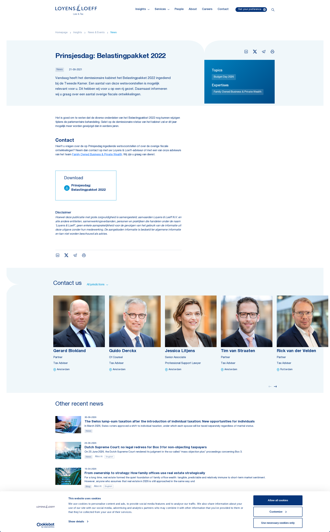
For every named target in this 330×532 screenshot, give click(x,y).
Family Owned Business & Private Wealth (237, 92)
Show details (76, 521)
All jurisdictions (95, 284)
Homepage (61, 32)
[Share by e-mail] (263, 51)
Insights (77, 32)
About (193, 9)
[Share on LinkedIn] (246, 51)
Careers (207, 9)
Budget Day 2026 (224, 77)
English (109, 457)
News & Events (96, 32)
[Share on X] (255, 51)
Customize (276, 511)
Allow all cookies (278, 500)
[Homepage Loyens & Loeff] (76, 9)
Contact (223, 9)
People (179, 9)
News (114, 32)
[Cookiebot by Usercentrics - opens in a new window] (46, 525)
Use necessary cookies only (278, 522)
